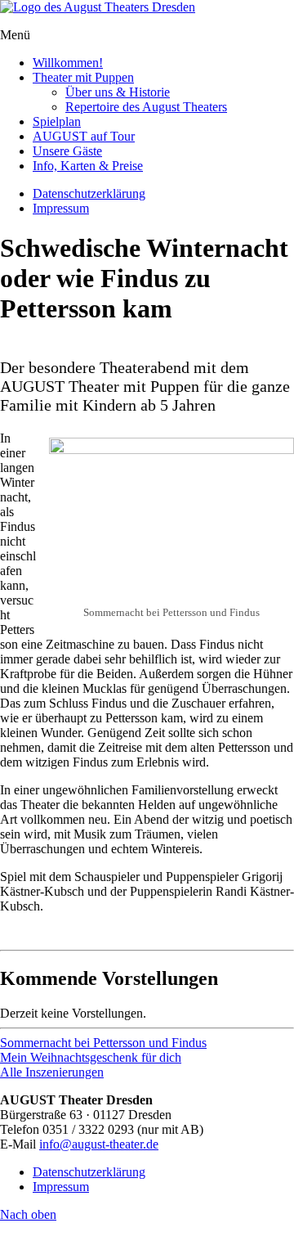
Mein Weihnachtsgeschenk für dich (90, 1057)
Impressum (61, 208)
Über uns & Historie (117, 92)
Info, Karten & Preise (88, 166)
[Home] (97, 7)
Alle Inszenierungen (52, 1072)
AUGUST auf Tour (84, 136)
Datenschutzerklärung (89, 193)
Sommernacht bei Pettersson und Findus (103, 1043)
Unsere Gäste (67, 151)
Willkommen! (68, 63)
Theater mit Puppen (83, 77)
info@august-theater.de (98, 1144)
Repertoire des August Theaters (146, 107)
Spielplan (57, 121)
